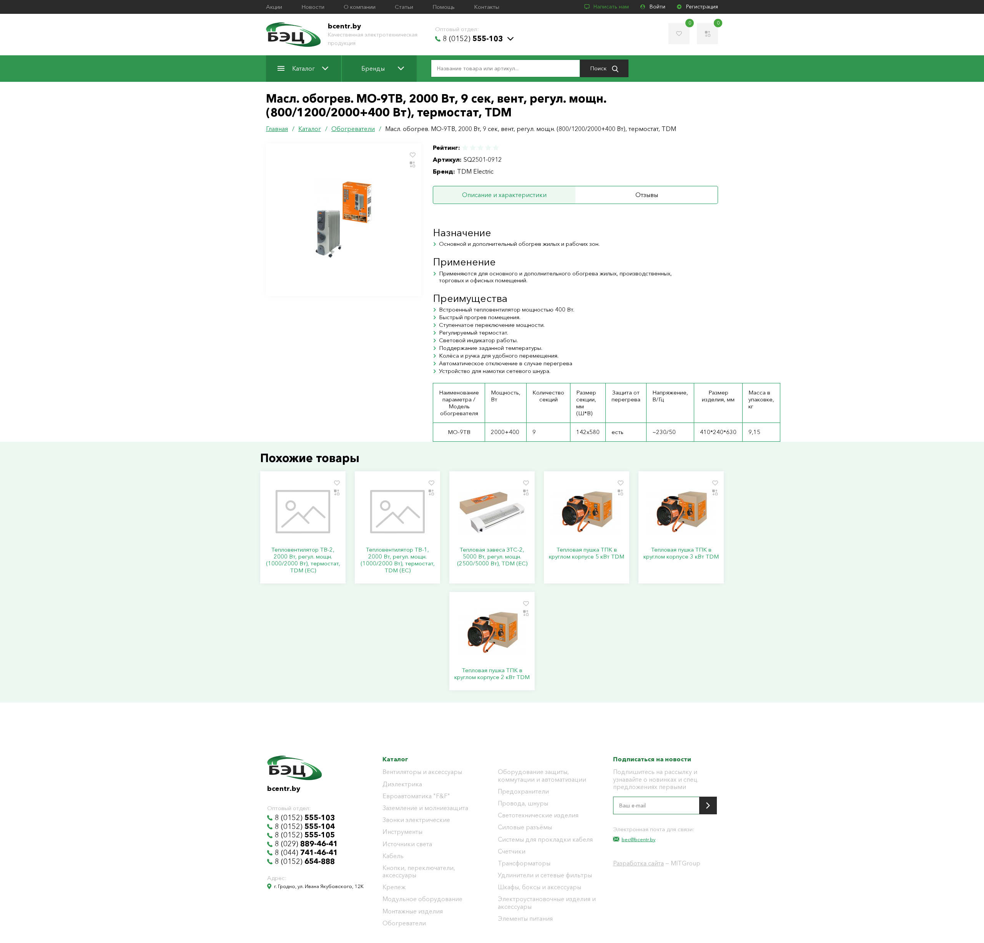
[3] (480, 147)
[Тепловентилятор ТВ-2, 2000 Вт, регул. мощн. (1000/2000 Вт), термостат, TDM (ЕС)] (303, 511)
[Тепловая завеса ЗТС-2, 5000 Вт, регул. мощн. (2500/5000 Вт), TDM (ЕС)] (492, 511)
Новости (312, 6)
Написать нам (611, 6)
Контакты (486, 6)
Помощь (443, 6)
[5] (495, 147)
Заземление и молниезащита (425, 808)
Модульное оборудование (422, 899)
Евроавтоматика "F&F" (416, 796)
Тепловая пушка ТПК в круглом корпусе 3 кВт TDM (681, 553)
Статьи (404, 6)
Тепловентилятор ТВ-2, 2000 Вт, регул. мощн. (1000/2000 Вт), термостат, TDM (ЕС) (303, 560)
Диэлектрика (402, 784)
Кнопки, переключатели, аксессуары (418, 871)
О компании (360, 6)
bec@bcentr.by (638, 839)
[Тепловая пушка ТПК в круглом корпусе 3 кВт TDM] (681, 511)
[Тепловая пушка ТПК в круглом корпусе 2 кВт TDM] (492, 632)
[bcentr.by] (293, 34)
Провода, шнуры (523, 803)
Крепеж (394, 887)
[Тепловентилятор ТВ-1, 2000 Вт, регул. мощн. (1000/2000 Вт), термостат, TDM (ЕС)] (397, 511)
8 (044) (306, 853)
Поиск (599, 68)
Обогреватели (404, 923)
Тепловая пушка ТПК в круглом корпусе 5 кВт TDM (586, 553)
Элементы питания (525, 918)
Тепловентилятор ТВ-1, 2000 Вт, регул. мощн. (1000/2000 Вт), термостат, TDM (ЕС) (398, 560)
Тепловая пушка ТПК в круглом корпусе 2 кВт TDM (492, 674)
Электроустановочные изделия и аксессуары (547, 902)
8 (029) (306, 844)
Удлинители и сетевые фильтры (545, 875)
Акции (274, 6)
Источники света (407, 844)
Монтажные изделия (412, 911)
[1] (465, 147)
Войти (657, 6)
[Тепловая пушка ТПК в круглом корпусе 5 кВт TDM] (587, 511)
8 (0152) (473, 39)
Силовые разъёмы (525, 827)
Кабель (393, 856)
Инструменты (402, 831)
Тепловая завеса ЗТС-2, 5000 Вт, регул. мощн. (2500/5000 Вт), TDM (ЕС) (492, 556)
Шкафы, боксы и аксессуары (539, 887)
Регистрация (702, 6)
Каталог (303, 68)
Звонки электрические (416, 820)
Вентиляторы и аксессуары (422, 772)
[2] (473, 147)
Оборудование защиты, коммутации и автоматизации (542, 775)
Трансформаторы (524, 863)
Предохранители (523, 791)
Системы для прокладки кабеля (545, 839)
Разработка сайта (638, 863)
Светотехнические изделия (538, 815)
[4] (488, 147)
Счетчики (511, 851)
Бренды (373, 68)
